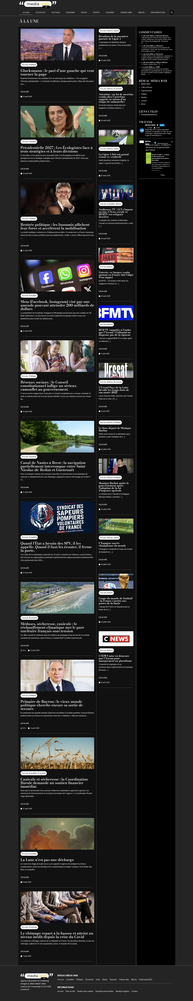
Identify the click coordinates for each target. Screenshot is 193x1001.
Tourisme (110, 12)
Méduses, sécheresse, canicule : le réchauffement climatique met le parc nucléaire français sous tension (52, 627)
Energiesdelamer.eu (149, 115)
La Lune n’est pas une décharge (47, 859)
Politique (55, 12)
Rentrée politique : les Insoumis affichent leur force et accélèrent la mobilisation (55, 226)
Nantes (144, 97)
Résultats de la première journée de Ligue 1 (113, 37)
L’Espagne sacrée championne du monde (112, 544)
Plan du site (70, 991)
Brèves (141, 12)
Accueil (60, 991)
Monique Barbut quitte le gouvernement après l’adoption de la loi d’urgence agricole (114, 486)
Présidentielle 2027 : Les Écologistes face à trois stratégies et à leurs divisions (57, 149)
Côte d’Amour (146, 87)
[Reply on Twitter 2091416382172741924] (147, 175)
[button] (172, 12)
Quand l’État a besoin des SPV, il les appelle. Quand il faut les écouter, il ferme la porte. (56, 547)
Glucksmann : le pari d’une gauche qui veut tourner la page (57, 72)
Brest (143, 104)
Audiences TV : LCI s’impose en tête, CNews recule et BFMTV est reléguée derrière (116, 213)
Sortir (84, 12)
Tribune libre (126, 12)
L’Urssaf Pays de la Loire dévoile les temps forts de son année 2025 (114, 390)
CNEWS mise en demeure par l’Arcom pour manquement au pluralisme (115, 658)
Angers (144, 94)
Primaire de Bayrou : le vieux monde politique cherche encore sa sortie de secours (52, 705)
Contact (134, 991)
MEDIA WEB (148, 143)
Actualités (40, 12)
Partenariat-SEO (158, 12)
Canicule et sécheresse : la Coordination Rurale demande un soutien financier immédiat (54, 782)
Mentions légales (122, 991)
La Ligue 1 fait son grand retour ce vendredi (114, 155)
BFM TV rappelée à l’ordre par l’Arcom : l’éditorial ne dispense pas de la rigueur (115, 332)
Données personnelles (104, 991)
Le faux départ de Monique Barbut (115, 429)
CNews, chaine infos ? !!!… (152, 64)
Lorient (144, 101)
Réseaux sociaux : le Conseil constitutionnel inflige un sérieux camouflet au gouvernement (49, 385)
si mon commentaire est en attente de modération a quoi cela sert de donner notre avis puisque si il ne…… (156, 49)
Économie (70, 12)
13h (172, 142)
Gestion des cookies (85, 991)
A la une (26, 12)
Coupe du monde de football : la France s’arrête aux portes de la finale (115, 600)
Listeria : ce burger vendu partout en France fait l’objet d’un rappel (116, 274)
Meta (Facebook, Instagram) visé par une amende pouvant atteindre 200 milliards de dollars (57, 305)
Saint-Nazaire (146, 91)
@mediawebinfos (162, 143)
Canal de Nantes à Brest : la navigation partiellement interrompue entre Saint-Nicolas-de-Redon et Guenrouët (54, 466)
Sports (96, 12)
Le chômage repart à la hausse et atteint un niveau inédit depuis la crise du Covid (57, 935)
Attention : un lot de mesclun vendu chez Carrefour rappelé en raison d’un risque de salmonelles (116, 98)
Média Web (145, 84)
